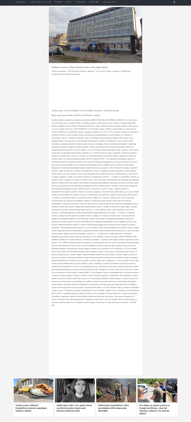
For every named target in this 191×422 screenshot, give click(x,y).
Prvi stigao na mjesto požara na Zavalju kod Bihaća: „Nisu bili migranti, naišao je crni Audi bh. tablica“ (154, 409)
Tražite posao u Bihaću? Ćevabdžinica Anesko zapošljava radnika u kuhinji (31, 408)
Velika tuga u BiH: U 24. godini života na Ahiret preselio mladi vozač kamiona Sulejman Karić (74, 408)
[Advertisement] (95, 92)
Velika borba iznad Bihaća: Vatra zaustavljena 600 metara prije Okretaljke (113, 408)
